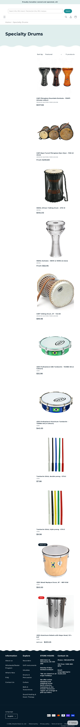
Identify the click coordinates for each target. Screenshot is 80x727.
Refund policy (33, 724)
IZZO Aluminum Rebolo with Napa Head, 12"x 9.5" (53, 636)
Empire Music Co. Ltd (19, 724)
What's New (10, 673)
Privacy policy (44, 724)
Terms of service (57, 724)
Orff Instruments (29, 665)
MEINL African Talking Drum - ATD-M (50, 208)
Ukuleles (26, 670)
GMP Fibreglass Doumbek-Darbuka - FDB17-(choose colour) (53, 99)
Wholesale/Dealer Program (12, 666)
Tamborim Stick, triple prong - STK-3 (50, 529)
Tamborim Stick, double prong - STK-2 (51, 476)
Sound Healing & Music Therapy (29, 695)
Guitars (26, 682)
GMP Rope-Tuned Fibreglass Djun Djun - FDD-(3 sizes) (55, 154)
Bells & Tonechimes (28, 688)
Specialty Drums (20, 22)
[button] (4, 17)
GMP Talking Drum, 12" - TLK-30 (48, 314)
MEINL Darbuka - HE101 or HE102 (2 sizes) (52, 261)
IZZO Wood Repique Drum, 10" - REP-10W (52, 582)
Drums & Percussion (27, 676)
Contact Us (9, 682)
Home (8, 22)
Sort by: (40, 54)
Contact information (68, 726)
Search (68, 11)
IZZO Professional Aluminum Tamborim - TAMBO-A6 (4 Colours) (52, 422)
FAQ (7, 677)
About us (9, 661)
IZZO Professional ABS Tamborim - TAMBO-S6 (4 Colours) (55, 368)
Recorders (27, 661)
